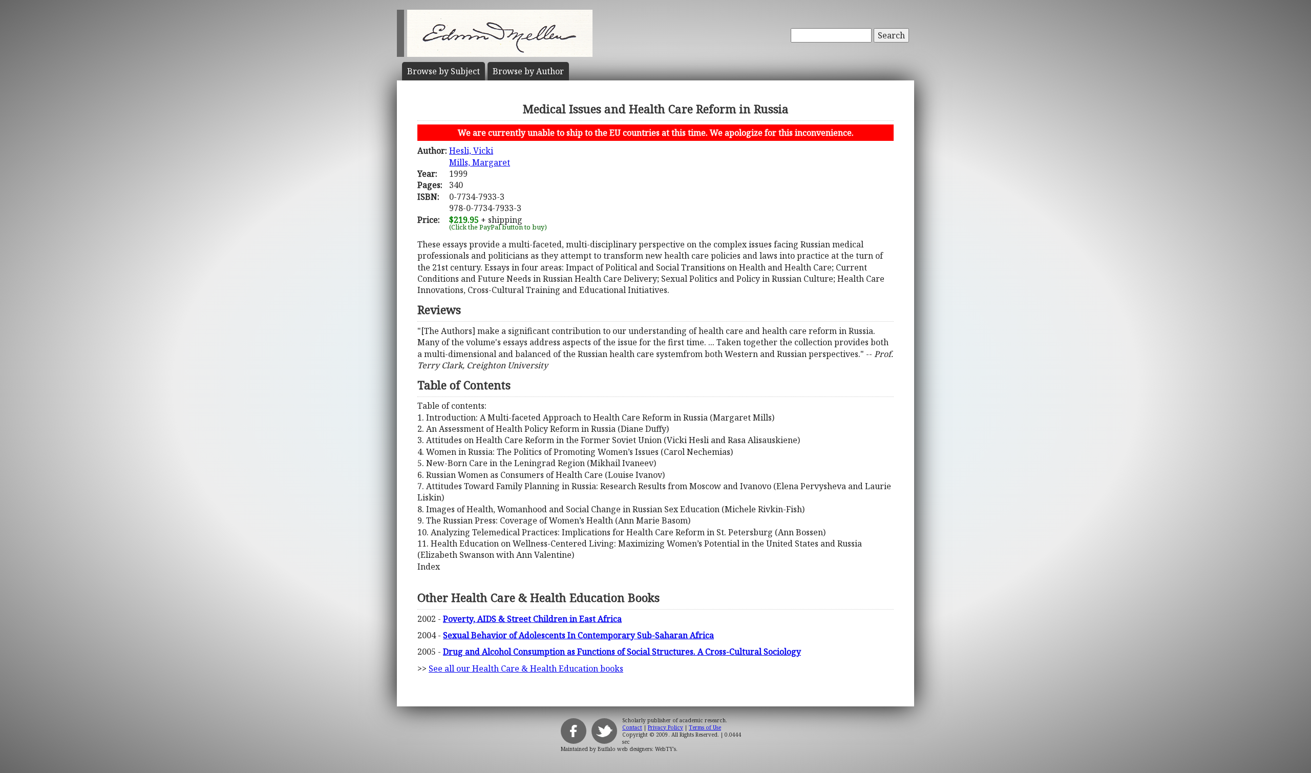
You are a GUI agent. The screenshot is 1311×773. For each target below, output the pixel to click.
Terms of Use (705, 727)
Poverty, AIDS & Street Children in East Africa (532, 618)
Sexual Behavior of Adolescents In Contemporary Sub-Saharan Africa (578, 635)
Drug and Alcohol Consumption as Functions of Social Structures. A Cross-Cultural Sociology (622, 651)
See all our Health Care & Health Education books (526, 668)
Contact (632, 727)
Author (528, 71)
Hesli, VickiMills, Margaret (479, 156)
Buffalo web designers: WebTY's (637, 749)
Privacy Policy (665, 727)
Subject (443, 71)
